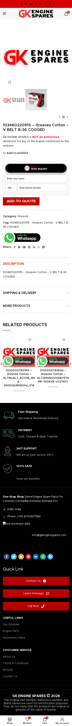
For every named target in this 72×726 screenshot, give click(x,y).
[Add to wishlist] (29, 339)
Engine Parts (11, 631)
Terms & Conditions (16, 663)
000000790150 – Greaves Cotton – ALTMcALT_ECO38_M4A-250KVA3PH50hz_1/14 (19, 378)
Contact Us (33, 581)
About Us (9, 656)
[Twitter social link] (25, 3)
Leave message (34, 593)
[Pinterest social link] (35, 3)
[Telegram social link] (50, 3)
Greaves (22, 216)
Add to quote (21, 201)
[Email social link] (30, 3)
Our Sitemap (11, 624)
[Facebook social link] (21, 3)
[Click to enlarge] (9, 82)
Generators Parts (14, 638)
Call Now (34, 606)
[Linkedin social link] (40, 3)
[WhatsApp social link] (45, 3)
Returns (8, 670)
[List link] (36, 509)
